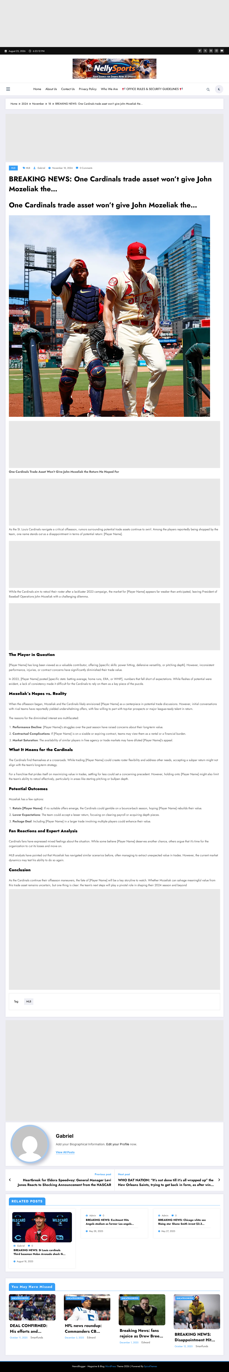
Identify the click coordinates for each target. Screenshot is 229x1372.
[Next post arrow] (219, 1180)
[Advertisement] (114, 23)
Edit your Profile (117, 1144)
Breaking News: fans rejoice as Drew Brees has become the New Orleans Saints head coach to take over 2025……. (140, 1333)
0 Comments (86, 168)
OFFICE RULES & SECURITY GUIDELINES (153, 89)
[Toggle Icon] (8, 89)
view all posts (65, 1152)
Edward (91, 1337)
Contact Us (68, 89)
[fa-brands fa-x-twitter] (205, 51)
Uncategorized (20, 1298)
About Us (51, 89)
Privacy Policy (88, 89)
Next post (124, 1174)
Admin (92, 1215)
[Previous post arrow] (10, 1180)
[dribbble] (211, 51)
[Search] (208, 89)
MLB (13, 168)
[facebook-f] (200, 51)
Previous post (103, 1174)
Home (37, 89)
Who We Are (109, 89)
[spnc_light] (219, 89)
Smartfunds (37, 1337)
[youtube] (222, 51)
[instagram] (216, 51)
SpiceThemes (150, 1366)
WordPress (110, 1366)
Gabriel (41, 168)
